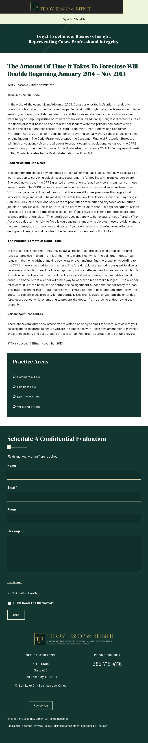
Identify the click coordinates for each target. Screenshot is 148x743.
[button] (136, 7)
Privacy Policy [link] (42, 725)
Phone (12, 509)
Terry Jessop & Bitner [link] (30, 718)
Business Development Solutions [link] (73, 725)
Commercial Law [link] (28, 377)
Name (11, 466)
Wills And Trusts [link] (28, 407)
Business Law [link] (26, 387)
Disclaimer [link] (13, 725)
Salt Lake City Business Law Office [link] (42, 685)
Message (14, 531)
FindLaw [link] (101, 725)
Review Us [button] (41, 705)
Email (12, 487)
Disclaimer (14, 582)
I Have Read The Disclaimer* (33, 603)
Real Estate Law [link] (28, 397)
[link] (62, 7)
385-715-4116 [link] (76, 19)
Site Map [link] (27, 725)
